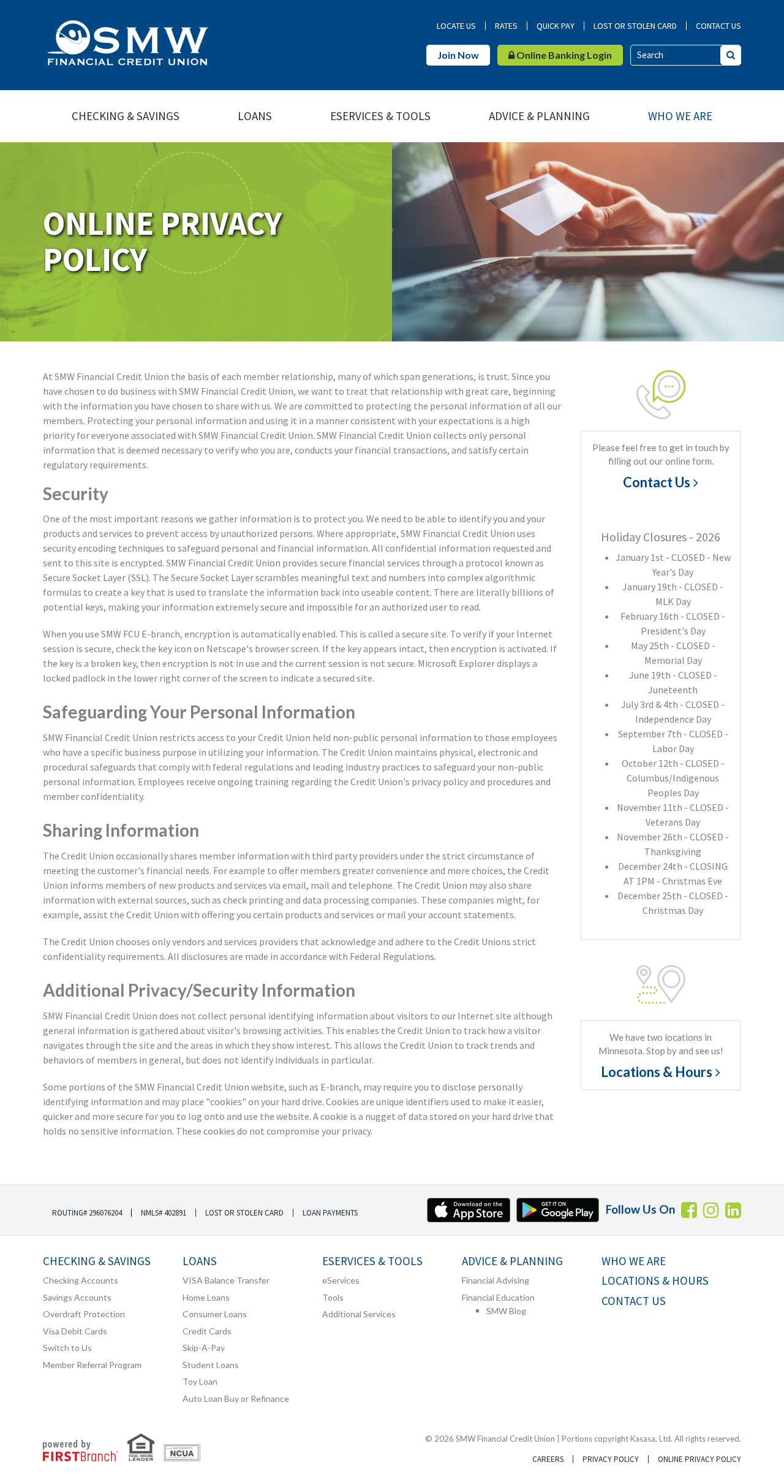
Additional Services (359, 1314)
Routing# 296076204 (87, 1213)
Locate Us (456, 25)
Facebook (689, 1210)
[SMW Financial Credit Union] (127, 41)
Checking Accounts (80, 1280)
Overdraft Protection (84, 1314)
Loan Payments (330, 1213)
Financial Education (498, 1297)
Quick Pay (556, 25)
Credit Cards (207, 1331)
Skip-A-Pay (204, 1347)
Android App (558, 1210)
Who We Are (680, 115)
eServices (341, 1280)
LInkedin (733, 1210)
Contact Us (718, 25)
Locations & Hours (656, 1072)
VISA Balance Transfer (226, 1280)
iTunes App (468, 1210)
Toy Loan (200, 1381)
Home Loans (206, 1297)
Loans (255, 115)
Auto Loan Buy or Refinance (236, 1398)
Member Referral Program (92, 1365)
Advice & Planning (539, 115)
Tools (333, 1297)
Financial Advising (495, 1280)
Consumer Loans (215, 1314)
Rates (506, 25)
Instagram (711, 1210)
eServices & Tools (380, 115)
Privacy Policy (610, 1459)
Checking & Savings (125, 115)
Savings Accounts (77, 1297)
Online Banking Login (563, 55)
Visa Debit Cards (75, 1331)
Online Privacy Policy (699, 1459)
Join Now (458, 55)
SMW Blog (506, 1311)
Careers (548, 1459)
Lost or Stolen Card (635, 25)
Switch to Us (67, 1347)
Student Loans (211, 1365)
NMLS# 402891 (163, 1213)
